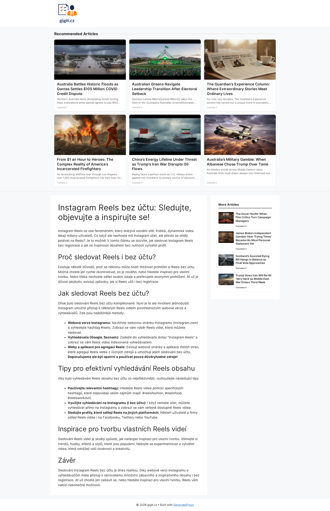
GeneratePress (183, 505)
